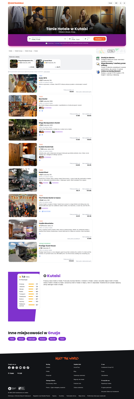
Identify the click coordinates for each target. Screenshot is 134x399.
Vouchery (61, 396)
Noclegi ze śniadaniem (44, 243)
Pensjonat (48, 375)
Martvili (52, 339)
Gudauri (42, 339)
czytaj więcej (47, 71)
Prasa (102, 371)
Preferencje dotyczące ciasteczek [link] (96, 396)
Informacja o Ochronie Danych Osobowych (19, 396)
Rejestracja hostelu (106, 383)
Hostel (41, 96)
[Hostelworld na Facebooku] (9, 367)
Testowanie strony (71, 396)
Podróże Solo (77, 383)
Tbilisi (12, 339)
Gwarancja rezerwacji (79, 375)
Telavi (62, 339)
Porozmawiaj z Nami (51, 383)
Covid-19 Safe (47, 211)
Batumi (21, 339)
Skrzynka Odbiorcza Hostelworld (110, 391)
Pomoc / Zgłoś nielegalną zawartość (55, 387)
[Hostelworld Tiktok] (28, 367)
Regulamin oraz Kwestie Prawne (41, 396)
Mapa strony (82, 396)
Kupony (54, 396)
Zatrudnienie (104, 375)
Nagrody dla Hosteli (79, 379)
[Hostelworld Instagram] (17, 367)
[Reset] (65, 39)
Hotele (48, 371)
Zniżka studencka (78, 387)
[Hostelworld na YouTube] (20, 367)
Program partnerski (106, 387)
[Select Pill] (120, 3)
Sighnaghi (31, 339)
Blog (75, 371)
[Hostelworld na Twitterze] (13, 367)
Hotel (40, 75)
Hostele (48, 367)
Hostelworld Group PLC (107, 367)
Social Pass (77, 367)
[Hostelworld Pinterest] (24, 367)
